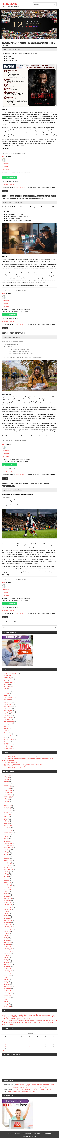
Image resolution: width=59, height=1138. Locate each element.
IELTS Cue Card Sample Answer (30, 1017)
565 (15, 621)
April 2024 (6, 821)
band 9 (23, 1015)
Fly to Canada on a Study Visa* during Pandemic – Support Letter (31, 1086)
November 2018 (8, 926)
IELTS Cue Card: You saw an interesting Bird (15, 766)
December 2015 (8, 990)
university (43, 1022)
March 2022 (7, 858)
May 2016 (6, 981)
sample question (39, 1020)
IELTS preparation (8, 706)
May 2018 (6, 937)
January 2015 (7, 1006)
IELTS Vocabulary (8, 717)
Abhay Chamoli (16, 49)
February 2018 (8, 942)
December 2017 (8, 946)
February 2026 (8, 787)
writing (5, 1024)
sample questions (48, 1020)
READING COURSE (9, 739)
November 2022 (8, 845)
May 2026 (6, 781)
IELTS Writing (7, 719)
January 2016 (7, 988)
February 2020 (8, 898)
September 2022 (8, 847)
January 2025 (7, 807)
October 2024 (7, 812)
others (5, 732)
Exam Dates (17, 1133)
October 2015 (7, 994)
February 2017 (8, 964)
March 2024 (7, 823)
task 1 (32, 1022)
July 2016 (6, 977)
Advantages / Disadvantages (11, 673)
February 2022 (8, 860)
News (5, 730)
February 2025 (8, 805)
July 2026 (6, 777)
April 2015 (6, 1005)
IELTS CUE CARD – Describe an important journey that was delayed (31, 1087)
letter (54, 1018)
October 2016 (7, 972)
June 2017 (6, 957)
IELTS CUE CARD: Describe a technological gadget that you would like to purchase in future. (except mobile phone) (29, 197)
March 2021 (7, 880)
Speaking (6, 1022)
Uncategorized (8, 746)
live (10, 1020)
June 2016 (6, 979)
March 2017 (7, 962)
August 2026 (7, 776)
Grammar (6, 693)
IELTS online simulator (8, 184)
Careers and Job (47, 1133)
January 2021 (7, 884)
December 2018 (8, 924)
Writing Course (8, 748)
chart (27, 1015)
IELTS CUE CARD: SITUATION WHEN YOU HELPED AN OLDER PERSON (32, 1089)
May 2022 (6, 854)
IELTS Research (16, 337)
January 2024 (7, 827)
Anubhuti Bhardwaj (17, 202)
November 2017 (8, 948)
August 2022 (7, 849)
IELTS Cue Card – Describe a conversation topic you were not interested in (36, 1084)
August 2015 (7, 997)
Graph (3, 1017)
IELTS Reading (7, 708)
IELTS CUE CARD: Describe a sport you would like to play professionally (25, 484)
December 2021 (8, 863)
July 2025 (6, 799)
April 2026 (6, 783)
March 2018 (7, 940)
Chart (5, 680)
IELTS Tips (6, 713)
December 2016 (8, 968)
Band (19, 1015)
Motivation (7, 728)
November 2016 (8, 970)
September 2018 (8, 929)
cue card (33, 1015)
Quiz (5, 737)
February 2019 (8, 920)
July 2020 (6, 891)
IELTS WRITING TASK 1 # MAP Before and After (22, 1091)
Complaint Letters (8, 682)
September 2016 (8, 973)
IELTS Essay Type (8, 697)
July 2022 (6, 851)
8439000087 (5, 166)
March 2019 (7, 918)
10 (5, 1043)
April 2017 (6, 961)
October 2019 (7, 906)
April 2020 (6, 895)
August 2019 (7, 909)
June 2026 (6, 779)
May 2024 (6, 820)
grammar (51, 1015)
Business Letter (8, 677)
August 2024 (7, 814)
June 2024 (6, 818)
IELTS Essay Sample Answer (44, 1017)
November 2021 (8, 865)
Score (55, 1020)
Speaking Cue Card (15, 1022)
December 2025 (8, 790)
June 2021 (6, 874)
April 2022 (6, 856)
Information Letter (9, 721)
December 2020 (8, 885)
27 (29, 1047)
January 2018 (7, 944)
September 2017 (8, 951)
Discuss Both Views (9, 690)
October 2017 (7, 950)
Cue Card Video (8, 686)
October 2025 (7, 794)
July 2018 (6, 933)
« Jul (3, 1050)
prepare (22, 1020)
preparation (18, 1020)
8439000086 (5, 163)
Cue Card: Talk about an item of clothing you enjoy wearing (20, 767)
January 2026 (7, 788)
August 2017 (7, 953)
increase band (48, 1018)
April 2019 (6, 917)
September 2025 (8, 796)
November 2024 (8, 810)
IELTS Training (7, 715)
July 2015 (6, 999)
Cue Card (5, 191)
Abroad (4, 1015)
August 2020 (7, 889)
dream (42, 1015)
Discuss (6, 688)
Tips (35, 1022)
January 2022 (7, 862)
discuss (38, 1015)
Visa (46, 1022)
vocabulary (50, 1022)
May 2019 (6, 915)
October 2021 (7, 867)
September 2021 (8, 869)
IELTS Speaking (8, 710)
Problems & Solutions (9, 735)
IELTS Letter (7, 701)
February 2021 (8, 882)
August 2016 (7, 975)
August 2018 (7, 931)
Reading (27, 1020)
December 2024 (8, 809)
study (22, 1022)
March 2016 (7, 984)
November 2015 (8, 992)
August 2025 (7, 798)
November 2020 (8, 887)
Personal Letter (8, 734)
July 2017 (6, 955)
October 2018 (7, 928)
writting (11, 1024)
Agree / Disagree (8, 675)
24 (5, 1047)
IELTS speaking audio (9, 712)
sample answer (33, 1020)
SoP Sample (7, 743)
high (6, 1017)
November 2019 (8, 904)
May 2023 (6, 838)
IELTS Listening (8, 702)
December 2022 (8, 843)
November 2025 (8, 792)
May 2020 (6, 893)
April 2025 (6, 803)
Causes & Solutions (9, 679)
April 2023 (6, 840)
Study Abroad (7, 745)
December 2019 (8, 902)
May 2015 (6, 1003)
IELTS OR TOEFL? (8, 704)
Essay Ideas (7, 691)
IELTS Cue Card (17, 1017)
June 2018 (6, 935)
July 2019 (6, 911)
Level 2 (6, 726)
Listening (5, 1020)
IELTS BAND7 (9, 4)
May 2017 (6, 959)
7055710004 (5, 169)
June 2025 (6, 801)
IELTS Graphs (7, 699)
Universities (38, 1022)
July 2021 (6, 873)
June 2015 (6, 1001)
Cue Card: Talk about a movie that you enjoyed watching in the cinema (28, 44)
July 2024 (6, 816)
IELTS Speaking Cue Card (25, 1018)
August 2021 (7, 871)
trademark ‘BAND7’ (20, 187)
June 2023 (6, 836)
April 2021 (6, 878)
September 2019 (8, 907)
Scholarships (7, 741)
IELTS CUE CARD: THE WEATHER (14, 333)
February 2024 (8, 825)
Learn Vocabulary (8, 723)
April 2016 (6, 983)
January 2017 (7, 966)
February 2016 (8, 986)
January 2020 (7, 900)
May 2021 (6, 876)
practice (13, 1020)
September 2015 (8, 995)
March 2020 (7, 896)
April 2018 (6, 939)
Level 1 (6, 724)
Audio (16, 1015)
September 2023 (8, 832)
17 (5, 1045)
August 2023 (7, 834)
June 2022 (6, 852)
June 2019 (6, 913)
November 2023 (8, 831)
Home (9, 1133)
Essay (46, 1015)
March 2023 (7, 842)
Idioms (5, 695)
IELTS (4, 156)
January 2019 (7, 922)
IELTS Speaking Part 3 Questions (38, 1018)
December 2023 (8, 829)
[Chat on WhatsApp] (9, 178)
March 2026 (7, 785)
